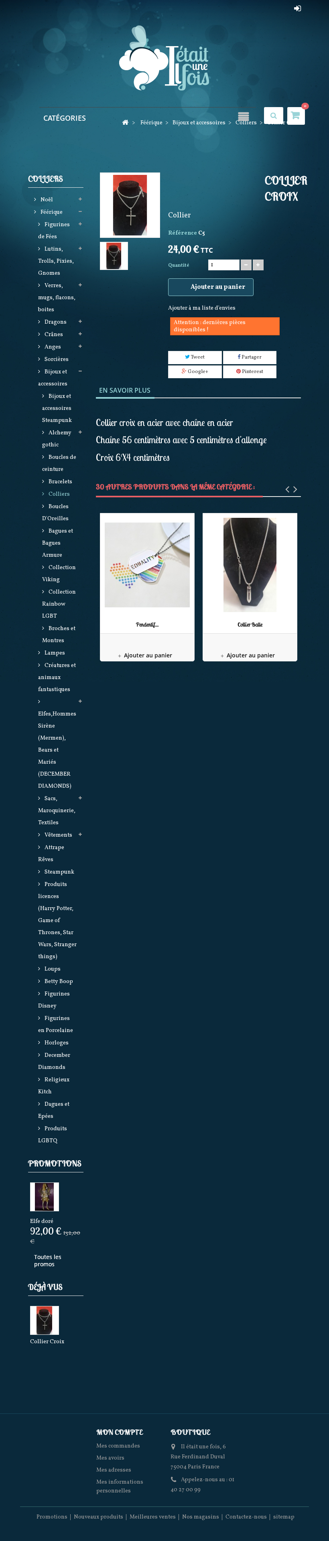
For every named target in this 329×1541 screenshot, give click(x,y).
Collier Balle (250, 624)
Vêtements (57, 835)
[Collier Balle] (250, 565)
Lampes (54, 653)
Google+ (197, 371)
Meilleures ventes (153, 1517)
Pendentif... (147, 624)
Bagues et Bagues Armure (57, 543)
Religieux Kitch (53, 1086)
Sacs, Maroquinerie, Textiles (56, 811)
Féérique (51, 212)
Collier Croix (47, 1342)
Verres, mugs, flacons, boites (56, 298)
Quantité (178, 265)
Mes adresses (113, 1470)
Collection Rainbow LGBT (59, 604)
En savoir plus (124, 390)
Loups (52, 969)
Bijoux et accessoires (52, 378)
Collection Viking (59, 574)
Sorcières (56, 359)
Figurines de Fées (54, 231)
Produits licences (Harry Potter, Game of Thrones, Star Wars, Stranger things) (57, 921)
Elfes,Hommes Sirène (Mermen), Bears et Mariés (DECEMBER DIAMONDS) (57, 750)
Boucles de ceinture (59, 463)
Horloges (56, 1043)
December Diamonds (54, 1061)
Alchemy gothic (56, 439)
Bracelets (59, 482)
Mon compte (119, 1432)
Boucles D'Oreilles (55, 513)
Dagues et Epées (53, 1110)
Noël (46, 200)
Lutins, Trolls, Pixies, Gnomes (56, 261)
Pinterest (252, 371)
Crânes (53, 335)
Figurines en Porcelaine (55, 1024)
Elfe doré (41, 1221)
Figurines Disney (54, 1000)
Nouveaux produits (98, 1517)
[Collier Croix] (114, 256)
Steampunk (58, 872)
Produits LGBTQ (52, 1135)
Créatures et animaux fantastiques (57, 677)
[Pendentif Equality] (147, 565)
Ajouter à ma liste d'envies (202, 308)
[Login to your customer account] (297, 8)
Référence (182, 233)
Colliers (58, 494)
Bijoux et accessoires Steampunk (57, 408)
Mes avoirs (110, 1458)
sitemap (283, 1517)
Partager (251, 357)
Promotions (54, 1163)
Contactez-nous (246, 1517)
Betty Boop (58, 981)
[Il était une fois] (164, 59)
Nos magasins (200, 1517)
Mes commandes (118, 1446)
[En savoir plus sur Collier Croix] (44, 1320)
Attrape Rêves (51, 854)
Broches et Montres (58, 635)
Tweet (197, 357)
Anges (52, 347)
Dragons (55, 322)
